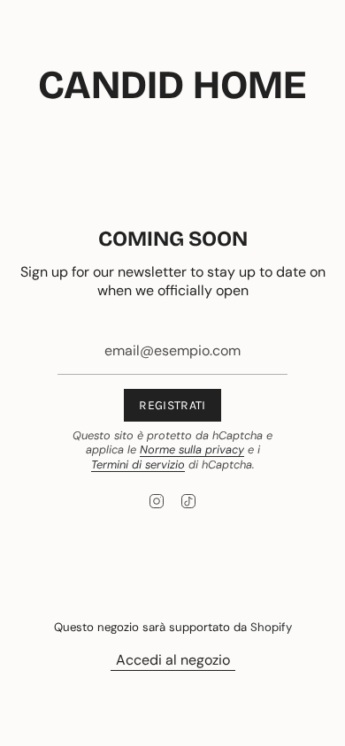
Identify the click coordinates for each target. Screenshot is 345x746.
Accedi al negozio (173, 660)
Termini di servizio (138, 464)
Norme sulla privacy (192, 449)
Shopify (271, 627)
